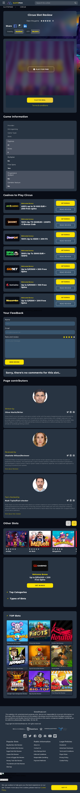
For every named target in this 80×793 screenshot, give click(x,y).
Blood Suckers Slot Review (14, 748)
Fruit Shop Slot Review (58, 693)
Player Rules (63, 754)
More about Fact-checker (13, 514)
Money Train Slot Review (14, 760)
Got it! (64, 787)
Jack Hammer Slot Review (15, 668)
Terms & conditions (40, 105)
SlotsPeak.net (40, 712)
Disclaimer (62, 745)
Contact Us (37, 748)
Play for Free (42, 69)
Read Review (65, 209)
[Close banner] (1, 774)
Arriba (8, 551)
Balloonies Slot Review (14, 643)
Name (7, 320)
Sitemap (9, 767)
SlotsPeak (8, 7)
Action (66, 544)
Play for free (16, 538)
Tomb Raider (55, 668)
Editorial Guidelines (40, 754)
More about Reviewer (11, 469)
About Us (37, 745)
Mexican (19, 544)
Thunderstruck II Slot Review (15, 763)
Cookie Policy (63, 760)
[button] (68, 523)
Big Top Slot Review (35, 693)
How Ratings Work (40, 751)
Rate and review (12, 337)
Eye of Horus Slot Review (36, 668)
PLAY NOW (4, 780)
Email (7, 328)
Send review (14, 362)
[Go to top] (76, 788)
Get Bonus (65, 203)
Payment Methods (40, 760)
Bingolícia (56, 551)
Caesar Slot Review (12, 754)
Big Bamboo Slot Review (14, 745)
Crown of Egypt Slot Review (15, 757)
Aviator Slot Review (57, 643)
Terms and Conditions (66, 751)
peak (18, 3)
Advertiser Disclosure (66, 748)
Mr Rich (32, 551)
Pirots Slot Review (34, 643)
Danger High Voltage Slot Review (17, 693)
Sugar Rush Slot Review (14, 751)
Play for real (40, 100)
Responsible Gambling (41, 757)
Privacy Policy (63, 757)
